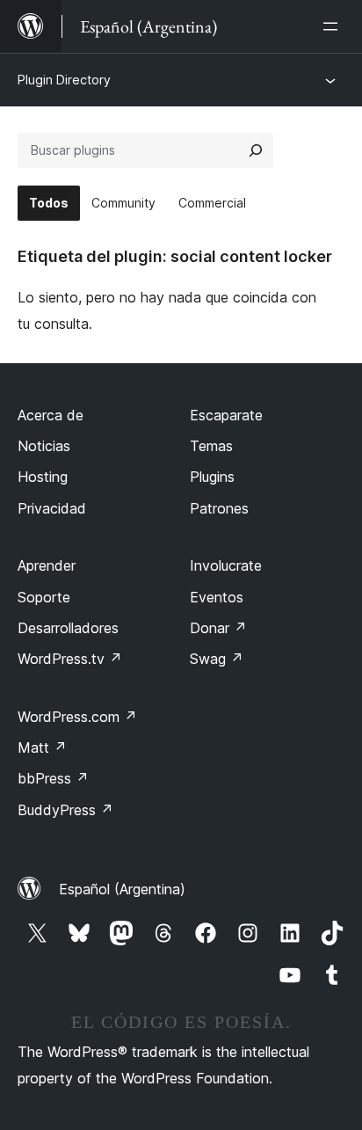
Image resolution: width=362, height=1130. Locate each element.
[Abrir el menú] (334, 26)
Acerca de (50, 415)
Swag (216, 658)
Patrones (219, 508)
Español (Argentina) (122, 889)
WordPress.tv (70, 658)
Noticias (44, 446)
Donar (218, 628)
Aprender (47, 565)
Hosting (43, 476)
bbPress (53, 778)
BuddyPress (65, 810)
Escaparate (226, 415)
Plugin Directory (64, 79)
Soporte (44, 597)
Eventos (216, 597)
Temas (211, 446)
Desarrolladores (68, 628)
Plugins (212, 476)
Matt (42, 747)
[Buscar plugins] (255, 150)
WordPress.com (77, 716)
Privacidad (52, 508)
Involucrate (226, 565)
